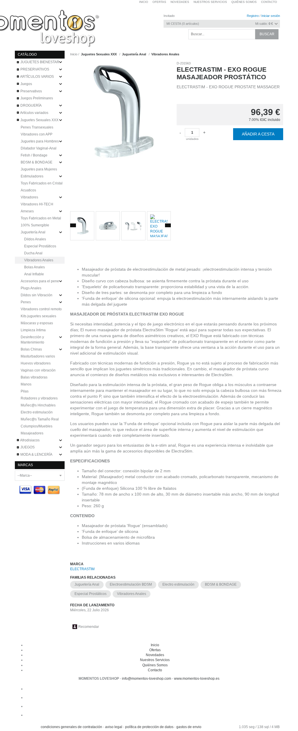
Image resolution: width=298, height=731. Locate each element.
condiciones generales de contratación (71, 727)
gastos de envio (188, 727)
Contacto (269, 1)
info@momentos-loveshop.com (146, 679)
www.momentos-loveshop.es (196, 679)
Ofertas (155, 650)
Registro (253, 15)
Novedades (155, 655)
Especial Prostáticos (90, 594)
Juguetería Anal (86, 584)
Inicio (155, 645)
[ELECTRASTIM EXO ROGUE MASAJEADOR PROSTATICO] (120, 134)
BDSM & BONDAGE (221, 584)
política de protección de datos (149, 727)
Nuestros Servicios (155, 660)
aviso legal (113, 727)
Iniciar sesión (270, 15)
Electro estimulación (178, 584)
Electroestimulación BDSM (131, 584)
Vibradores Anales (131, 594)
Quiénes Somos (155, 665)
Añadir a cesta (258, 134)
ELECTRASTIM (82, 569)
